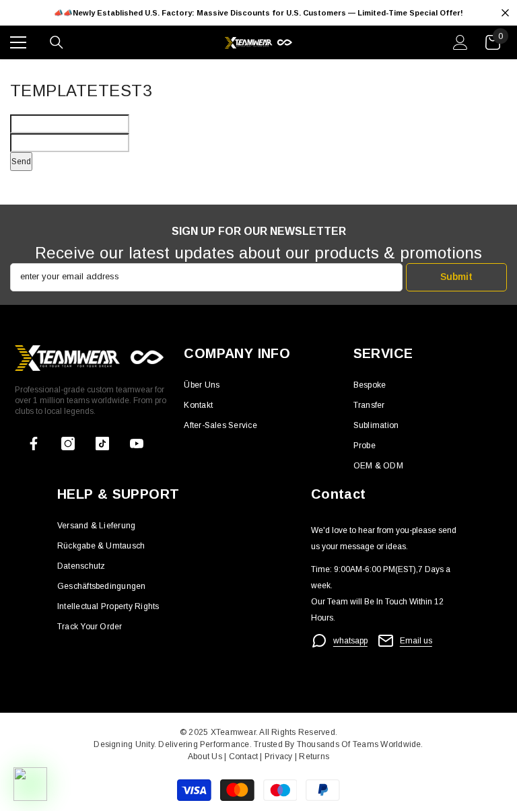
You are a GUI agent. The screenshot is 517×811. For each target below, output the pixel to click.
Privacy (280, 756)
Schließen (505, 13)
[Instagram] (68, 443)
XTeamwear (233, 732)
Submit (456, 276)
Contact (242, 756)
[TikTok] (102, 443)
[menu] (18, 42)
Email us (416, 640)
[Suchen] (56, 42)
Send (21, 161)
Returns (314, 756)
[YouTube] (136, 443)
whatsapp (350, 640)
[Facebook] (33, 443)
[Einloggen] (460, 42)
